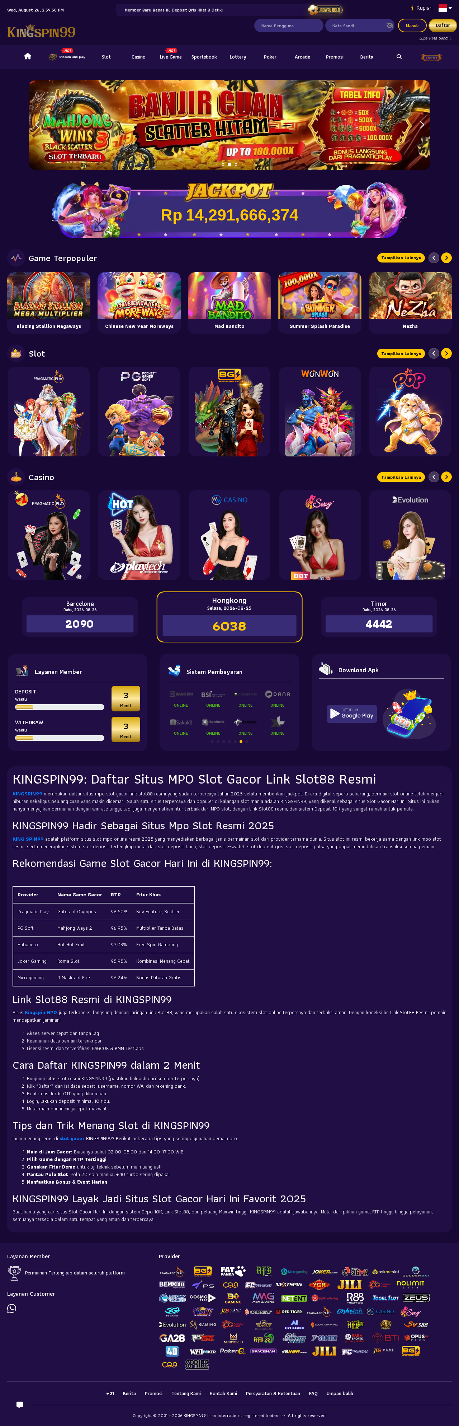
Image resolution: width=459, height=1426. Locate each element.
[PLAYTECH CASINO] (139, 535)
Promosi (335, 57)
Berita (366, 57)
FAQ (313, 1393)
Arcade (302, 57)
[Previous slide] (434, 257)
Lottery (238, 57)
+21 (110, 1393)
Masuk (412, 25)
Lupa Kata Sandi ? (435, 37)
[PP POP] (410, 411)
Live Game (171, 57)
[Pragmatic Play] (49, 411)
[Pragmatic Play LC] (49, 535)
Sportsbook (204, 57)
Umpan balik (340, 1393)
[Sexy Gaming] (320, 535)
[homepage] (27, 57)
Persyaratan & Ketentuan (273, 1393)
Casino (139, 57)
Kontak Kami (223, 1393)
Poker (270, 57)
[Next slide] (446, 257)
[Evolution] (410, 535)
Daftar (443, 25)
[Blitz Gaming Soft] (229, 411)
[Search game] (399, 57)
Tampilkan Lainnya (401, 257)
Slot (106, 57)
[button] (422, 125)
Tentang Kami (186, 1393)
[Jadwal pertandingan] (325, 10)
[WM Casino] (229, 535)
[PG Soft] (139, 411)
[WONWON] (320, 411)
